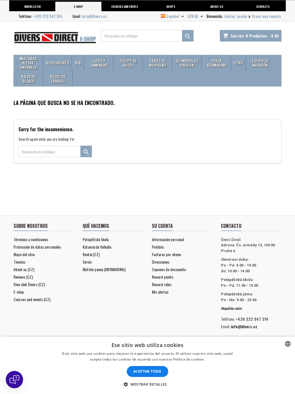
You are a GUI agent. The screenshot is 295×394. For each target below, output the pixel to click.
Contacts (263, 6)
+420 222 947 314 (47, 16)
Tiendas (19, 262)
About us (216, 6)
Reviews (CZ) (23, 277)
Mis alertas (160, 292)
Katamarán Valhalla (97, 247)
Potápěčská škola (96, 239)
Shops (170, 6)
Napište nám (231, 308)
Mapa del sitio (24, 254)
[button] (147, 384)
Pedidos (158, 247)
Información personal (168, 239)
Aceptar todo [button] (147, 371)
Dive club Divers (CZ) (29, 284)
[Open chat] (14, 379)
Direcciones (160, 262)
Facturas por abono (166, 254)
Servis (87, 262)
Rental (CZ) (91, 254)
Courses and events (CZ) (32, 299)
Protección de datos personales (37, 247)
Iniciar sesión (235, 16)
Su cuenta (162, 225)
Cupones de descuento (169, 269)
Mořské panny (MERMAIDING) (104, 269)
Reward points (162, 277)
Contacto (231, 225)
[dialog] (147, 365)
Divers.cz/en (32, 6)
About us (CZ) (24, 269)
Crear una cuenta (266, 16)
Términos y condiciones (31, 239)
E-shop (78, 6)
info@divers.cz (94, 16)
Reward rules (161, 284)
